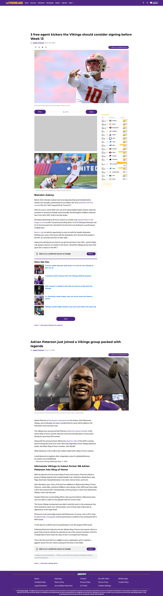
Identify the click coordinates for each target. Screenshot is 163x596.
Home (36, 325)
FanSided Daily (40, 582)
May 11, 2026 (62, 461)
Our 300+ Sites (103, 579)
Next (91, 112)
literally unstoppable (47, 517)
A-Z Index (83, 586)
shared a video (71, 441)
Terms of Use (103, 582)
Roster (57, 3)
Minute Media (24, 590)
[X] (147, 2)
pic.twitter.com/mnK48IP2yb (45, 459)
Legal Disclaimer (40, 586)
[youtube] (151, 2)
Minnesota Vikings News (49, 563)
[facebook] (143, 2)
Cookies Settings (104, 586)
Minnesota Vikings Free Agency (52, 325)
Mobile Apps (123, 579)
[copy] (46, 47)
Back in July (38, 232)
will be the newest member (77, 431)
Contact (83, 579)
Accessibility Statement (64, 586)
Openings (58, 579)
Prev (40, 112)
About (36, 579)
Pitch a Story (59, 582)
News (27, 3)
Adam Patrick (38, 43)
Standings (49, 3)
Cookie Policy (123, 582)
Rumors (33, 3)
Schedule (41, 3)
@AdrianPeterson (83, 456)
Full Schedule (107, 184)
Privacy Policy (85, 582)
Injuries (64, 3)
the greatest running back (58, 420)
